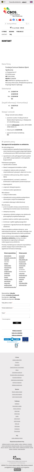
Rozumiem (17, 469)
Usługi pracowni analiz (17, 397)
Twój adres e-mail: (7, 302)
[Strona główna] (13, 11)
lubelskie (6, 260)
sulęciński (22, 273)
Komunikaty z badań (17, 406)
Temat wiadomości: (7, 308)
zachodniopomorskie (10, 287)
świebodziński (23, 275)
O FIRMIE (4, 31)
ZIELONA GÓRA (23, 283)
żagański (21, 279)
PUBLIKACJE (20, 31)
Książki (17, 416)
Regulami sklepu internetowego (17, 375)
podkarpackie (8, 271)
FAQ (11, 34)
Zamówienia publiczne (17, 372)
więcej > (24, 2)
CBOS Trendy (17, 418)
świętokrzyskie (8, 279)
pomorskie (7, 275)
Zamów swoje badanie (17, 394)
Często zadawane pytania (17, 438)
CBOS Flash (17, 411)
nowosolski (22, 265)
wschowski (22, 277)
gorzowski (22, 256)
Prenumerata (17, 431)
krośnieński (22, 261)
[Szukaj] (27, 23)
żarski (20, 281)
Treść (3, 313)
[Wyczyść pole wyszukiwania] (29, 23)
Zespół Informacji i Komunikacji (17, 367)
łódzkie (6, 263)
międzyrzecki (22, 263)
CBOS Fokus (17, 413)
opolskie (6, 269)
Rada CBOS (17, 365)
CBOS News (17, 426)
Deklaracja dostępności (17, 335)
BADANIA (11, 31)
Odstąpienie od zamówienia (17, 380)
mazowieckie (7, 267)
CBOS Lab (17, 423)
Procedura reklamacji (17, 377)
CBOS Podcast (17, 421)
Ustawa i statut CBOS (17, 360)
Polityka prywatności (17, 330)
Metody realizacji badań (17, 392)
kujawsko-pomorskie (10, 258)
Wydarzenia (17, 429)
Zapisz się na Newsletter (17, 333)
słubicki (21, 267)
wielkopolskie (8, 285)
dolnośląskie (7, 256)
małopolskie (7, 265)
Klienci (17, 370)
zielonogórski (23, 285)
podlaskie (7, 273)
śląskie (6, 277)
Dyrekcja (17, 362)
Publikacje (17, 403)
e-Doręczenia (15, 125)
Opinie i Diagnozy (17, 408)
